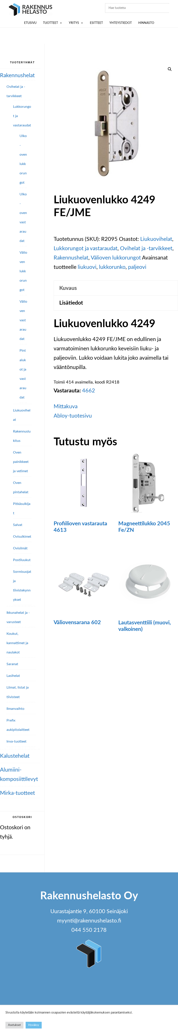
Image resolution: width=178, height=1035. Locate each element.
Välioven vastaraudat (23, 320)
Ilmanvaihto (15, 708)
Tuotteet (50, 22)
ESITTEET (96, 22)
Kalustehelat (15, 756)
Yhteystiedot (120, 22)
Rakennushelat (71, 258)
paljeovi (137, 267)
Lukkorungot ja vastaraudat (85, 248)
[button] (170, 69)
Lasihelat (13, 675)
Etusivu (30, 22)
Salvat (17, 525)
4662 (88, 390)
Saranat (12, 664)
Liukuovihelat (156, 239)
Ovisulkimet (22, 536)
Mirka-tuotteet (17, 793)
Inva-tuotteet (16, 741)
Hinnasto (146, 22)
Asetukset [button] (14, 1025)
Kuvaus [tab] (68, 288)
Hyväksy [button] (33, 1025)
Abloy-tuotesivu (73, 416)
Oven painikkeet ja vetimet (21, 462)
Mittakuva (65, 406)
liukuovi (87, 267)
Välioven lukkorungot (116, 258)
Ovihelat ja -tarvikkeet (146, 248)
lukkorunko (112, 267)
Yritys (74, 22)
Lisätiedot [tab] (71, 303)
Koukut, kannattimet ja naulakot (17, 643)
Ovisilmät (20, 548)
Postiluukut (22, 560)
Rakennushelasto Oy (30, 10)
